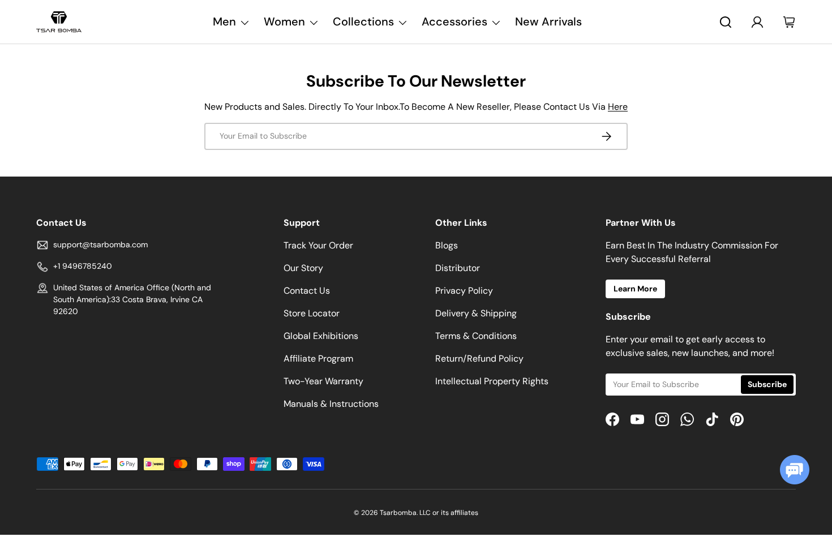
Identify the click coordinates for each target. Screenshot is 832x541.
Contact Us (307, 291)
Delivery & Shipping (476, 313)
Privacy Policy (464, 291)
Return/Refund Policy (479, 358)
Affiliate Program (318, 358)
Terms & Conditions (476, 336)
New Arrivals (548, 21)
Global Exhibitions (321, 336)
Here (618, 107)
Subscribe (767, 384)
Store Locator (312, 313)
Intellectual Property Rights (491, 381)
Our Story (303, 268)
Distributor (457, 268)
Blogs (446, 245)
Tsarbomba (398, 512)
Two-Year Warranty (323, 381)
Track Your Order (318, 245)
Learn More (635, 289)
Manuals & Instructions (331, 404)
